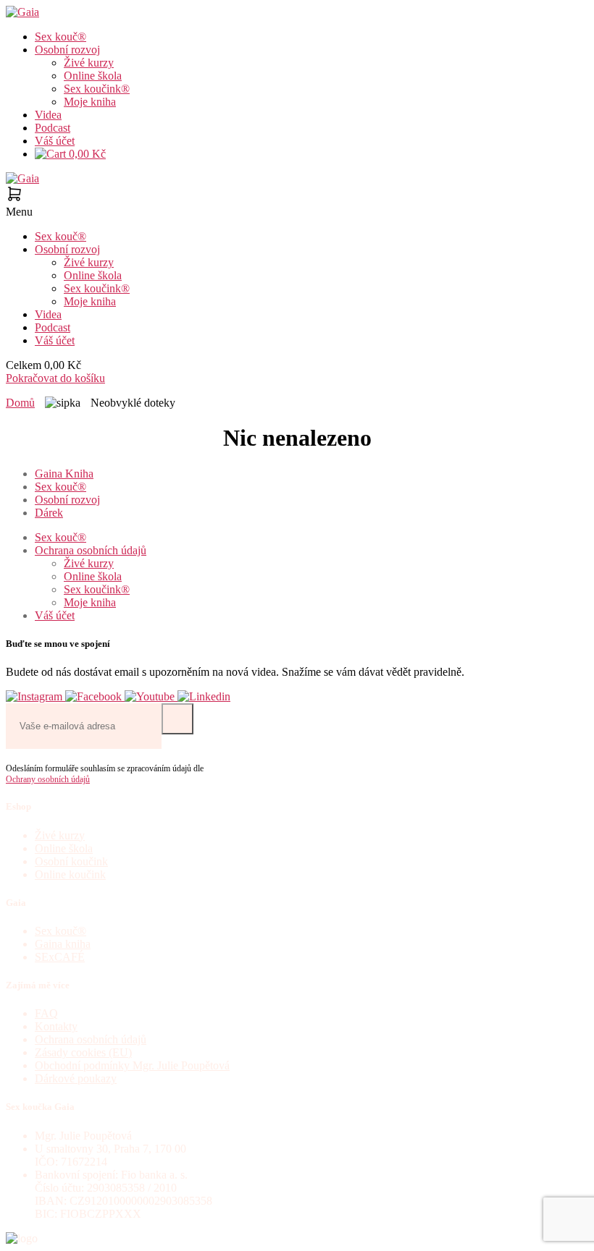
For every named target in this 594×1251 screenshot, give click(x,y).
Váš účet (55, 141)
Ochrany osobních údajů (48, 779)
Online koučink (70, 874)
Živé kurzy (89, 62)
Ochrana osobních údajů (90, 550)
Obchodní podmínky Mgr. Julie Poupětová (132, 1065)
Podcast (52, 128)
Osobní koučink (71, 861)
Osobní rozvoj (67, 49)
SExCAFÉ (60, 957)
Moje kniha (90, 102)
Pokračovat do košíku (55, 378)
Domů (20, 402)
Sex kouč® (60, 36)
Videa (48, 115)
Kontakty (56, 1026)
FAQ (46, 1013)
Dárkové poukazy (76, 1078)
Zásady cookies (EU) (83, 1052)
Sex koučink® (97, 88)
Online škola (93, 75)
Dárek (49, 512)
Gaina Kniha (64, 473)
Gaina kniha (63, 944)
